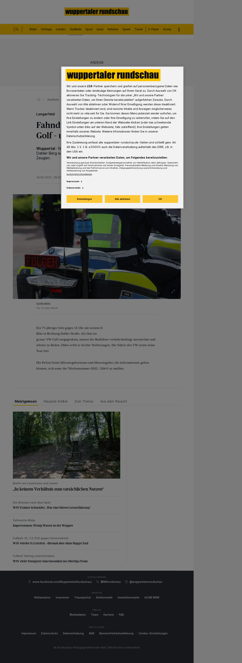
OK (160, 199)
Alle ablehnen (122, 199)
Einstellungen (84, 199)
